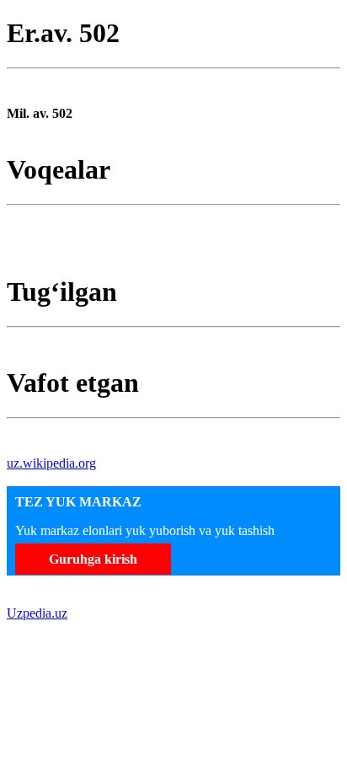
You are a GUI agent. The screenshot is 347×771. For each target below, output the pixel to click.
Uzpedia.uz (37, 613)
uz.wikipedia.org (51, 463)
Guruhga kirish (93, 559)
